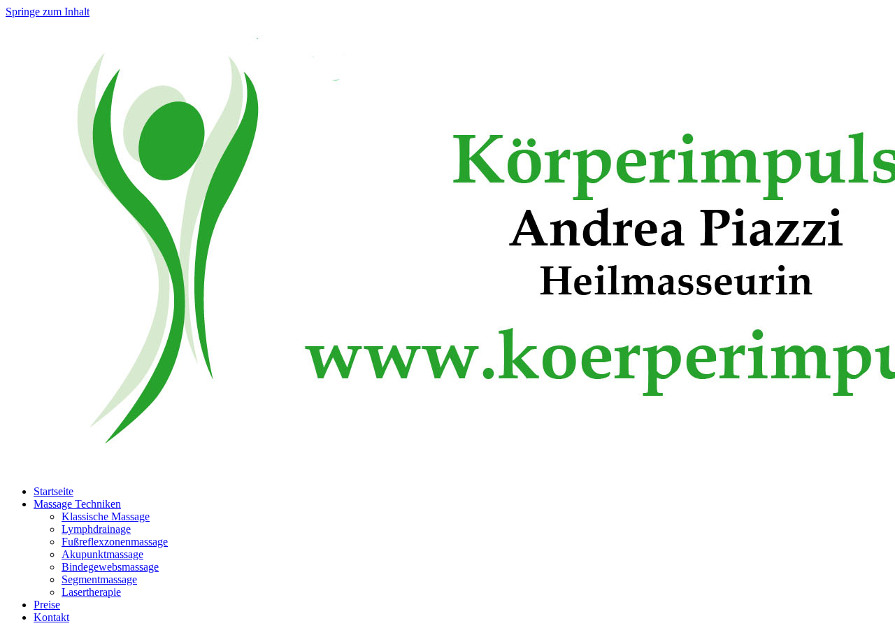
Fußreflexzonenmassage (115, 542)
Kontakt (51, 617)
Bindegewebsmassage (110, 567)
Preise (47, 605)
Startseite (53, 491)
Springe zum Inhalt (48, 11)
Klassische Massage (106, 516)
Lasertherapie (91, 592)
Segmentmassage (99, 579)
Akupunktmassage (102, 554)
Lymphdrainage (96, 529)
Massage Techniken (77, 504)
